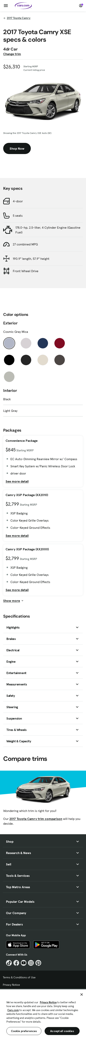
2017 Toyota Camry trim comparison (35, 819)
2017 (18, 18)
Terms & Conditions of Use (19, 977)
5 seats (18, 215)
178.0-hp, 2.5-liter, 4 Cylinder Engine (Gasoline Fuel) (47, 229)
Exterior (10, 323)
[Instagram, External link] (31, 963)
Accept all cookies (62, 1031)
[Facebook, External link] (16, 963)
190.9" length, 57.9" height (31, 259)
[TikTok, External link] (9, 963)
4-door (18, 201)
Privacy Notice (11, 985)
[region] (43, 1016)
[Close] (81, 994)
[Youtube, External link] (24, 963)
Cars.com (13, 1010)
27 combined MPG (25, 244)
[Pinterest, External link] (38, 963)
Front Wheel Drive (25, 271)
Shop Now (17, 148)
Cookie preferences (24, 1031)
